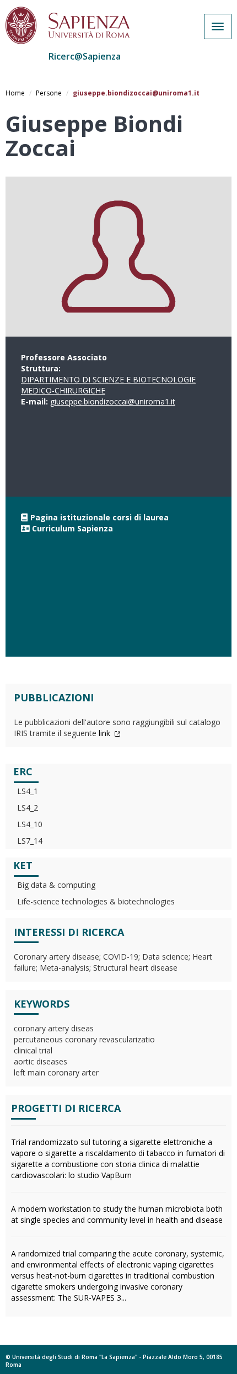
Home (15, 93)
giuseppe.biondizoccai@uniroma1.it (112, 401)
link (105, 733)
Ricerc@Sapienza (85, 56)
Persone (49, 93)
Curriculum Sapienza (72, 528)
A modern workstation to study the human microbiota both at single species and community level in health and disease (117, 1214)
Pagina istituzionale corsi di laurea (99, 517)
